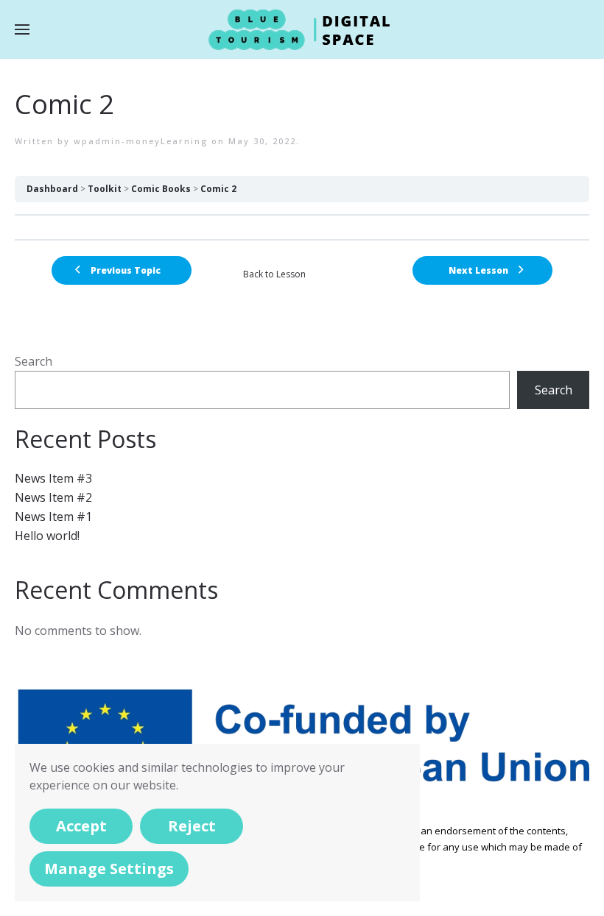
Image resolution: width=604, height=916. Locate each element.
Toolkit (105, 188)
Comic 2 (218, 188)
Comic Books (161, 188)
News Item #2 (53, 497)
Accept (81, 826)
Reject (192, 826)
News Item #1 (53, 516)
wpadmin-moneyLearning (141, 140)
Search (33, 361)
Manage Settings (109, 868)
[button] (22, 29)
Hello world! (47, 536)
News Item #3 (53, 478)
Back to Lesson (274, 274)
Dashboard (52, 188)
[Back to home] (302, 29)
